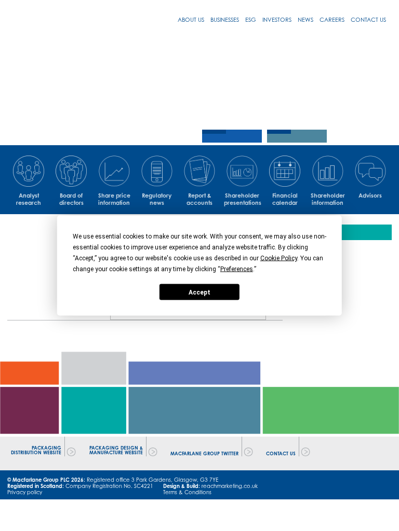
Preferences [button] (236, 269)
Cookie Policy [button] (278, 258)
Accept (199, 292)
